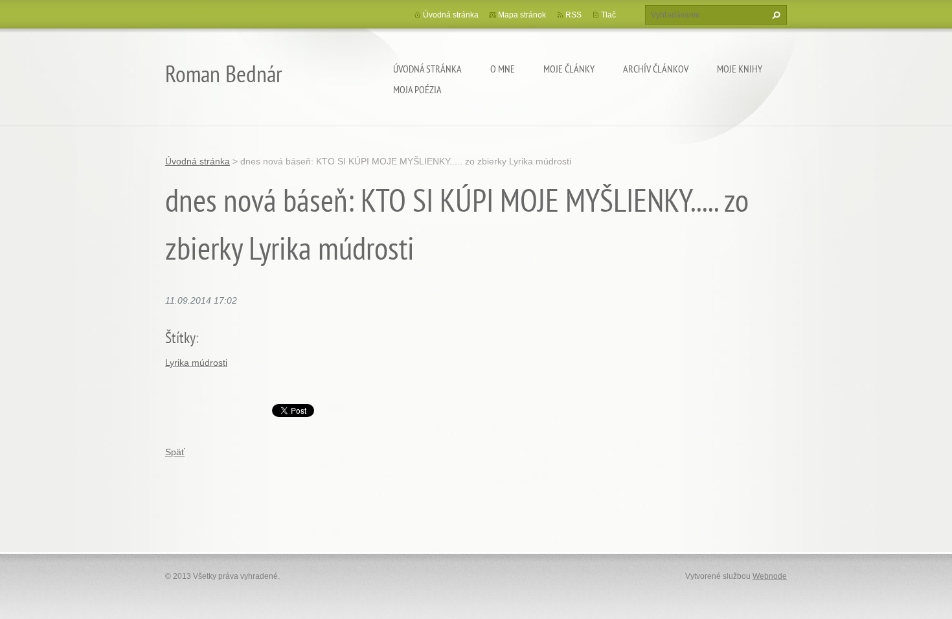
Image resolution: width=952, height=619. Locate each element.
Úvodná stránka (427, 68)
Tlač (608, 14)
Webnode (770, 576)
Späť (175, 452)
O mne (502, 68)
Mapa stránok (522, 14)
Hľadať (774, 15)
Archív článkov (655, 68)
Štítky (180, 338)
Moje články (569, 68)
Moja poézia (417, 89)
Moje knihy (739, 68)
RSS (573, 14)
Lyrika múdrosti (196, 362)
